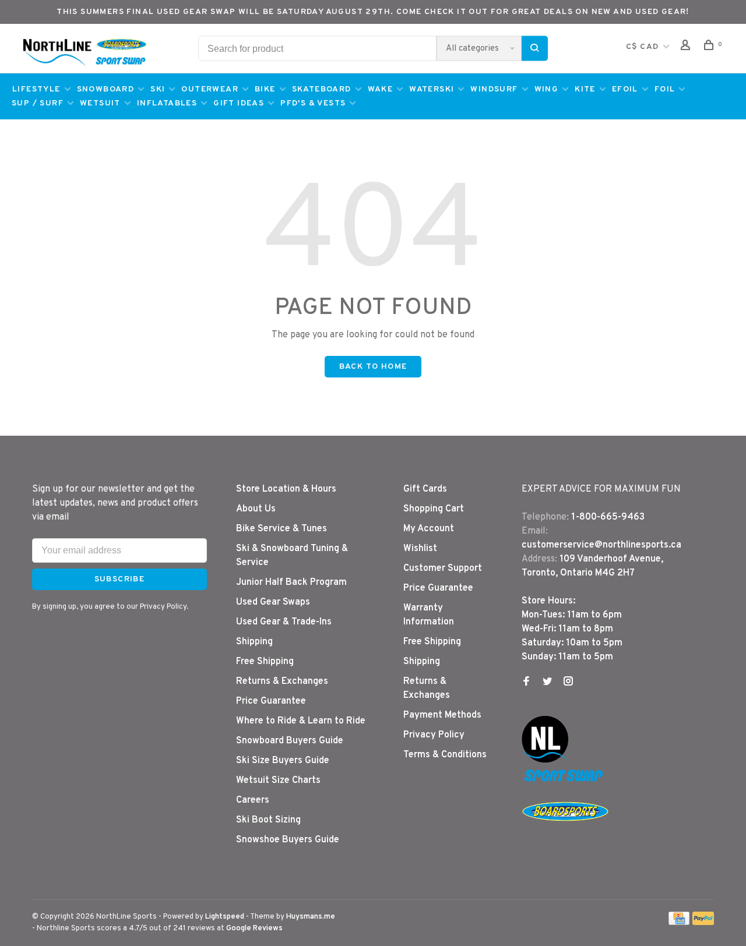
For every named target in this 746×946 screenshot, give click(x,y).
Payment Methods (442, 715)
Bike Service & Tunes (281, 529)
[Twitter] (547, 683)
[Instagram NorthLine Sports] (568, 683)
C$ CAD (643, 47)
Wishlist (420, 549)
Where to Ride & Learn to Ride (300, 721)
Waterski (431, 89)
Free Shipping (265, 662)
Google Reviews (254, 928)
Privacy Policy (434, 735)
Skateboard (321, 89)
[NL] (545, 760)
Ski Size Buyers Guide (282, 761)
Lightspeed (224, 917)
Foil (664, 89)
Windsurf (494, 89)
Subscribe (119, 579)
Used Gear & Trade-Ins (284, 622)
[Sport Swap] (565, 781)
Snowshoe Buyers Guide (287, 840)
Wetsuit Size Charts (278, 780)
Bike (265, 89)
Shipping (254, 642)
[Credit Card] (678, 923)
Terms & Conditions (445, 755)
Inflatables (167, 103)
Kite (585, 89)
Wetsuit (100, 103)
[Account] (687, 47)
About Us (256, 509)
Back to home (373, 367)
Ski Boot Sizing (268, 820)
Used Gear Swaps (273, 602)
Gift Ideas (238, 103)
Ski (157, 89)
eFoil (625, 89)
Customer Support (442, 568)
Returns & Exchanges (282, 681)
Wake (380, 89)
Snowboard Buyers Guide (289, 741)
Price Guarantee (271, 701)
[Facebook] (526, 683)
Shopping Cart (433, 509)
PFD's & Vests (313, 103)
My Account (428, 529)
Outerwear (209, 89)
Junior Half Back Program (291, 582)
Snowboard (106, 89)
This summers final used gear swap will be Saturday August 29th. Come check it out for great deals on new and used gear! (373, 12)
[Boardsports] (565, 832)
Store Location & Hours (286, 489)
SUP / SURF (38, 103)
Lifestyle (36, 89)
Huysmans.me (310, 917)
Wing (546, 89)
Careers (252, 800)
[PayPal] (703, 923)
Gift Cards (425, 489)
